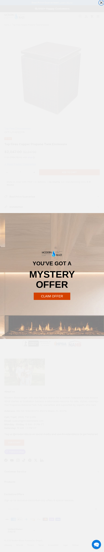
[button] (96, 544)
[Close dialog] (101, 2)
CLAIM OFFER (52, 296)
